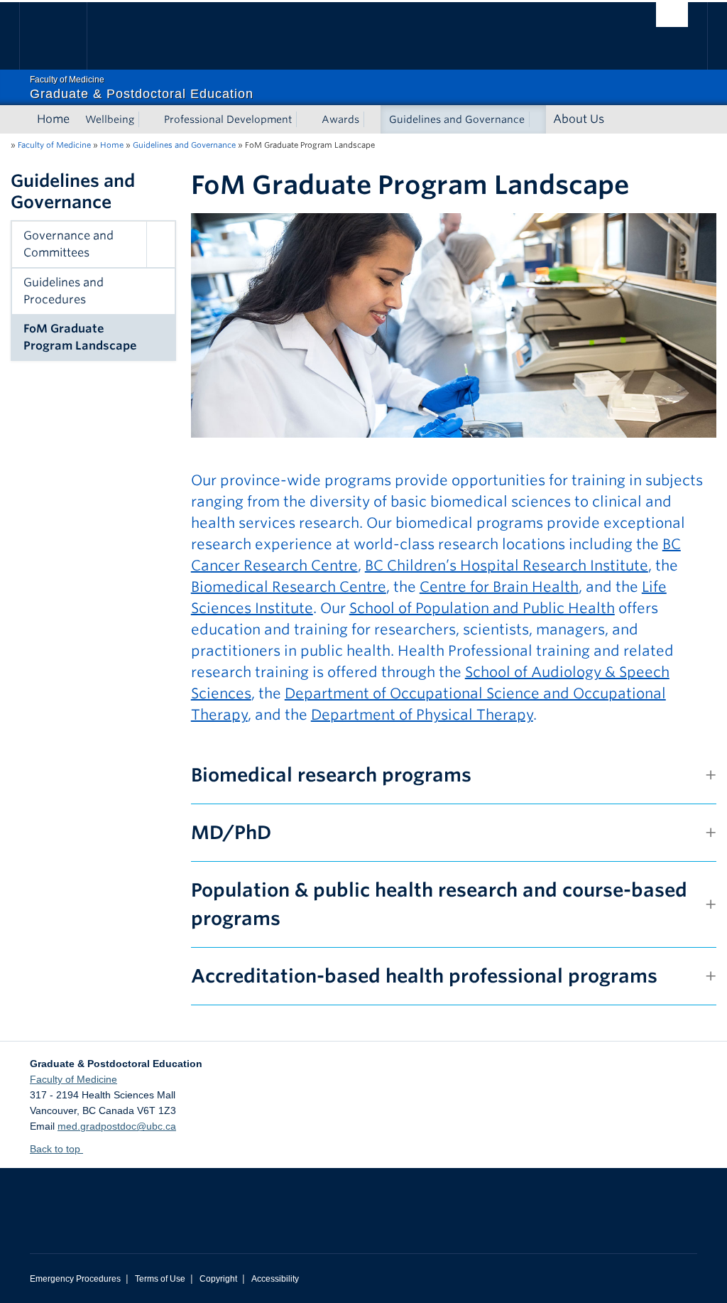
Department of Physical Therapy (422, 714)
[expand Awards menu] (372, 119)
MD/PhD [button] (231, 832)
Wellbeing (109, 119)
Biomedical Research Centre (288, 586)
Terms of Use (160, 1279)
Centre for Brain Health (499, 586)
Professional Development (228, 119)
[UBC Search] (672, 14)
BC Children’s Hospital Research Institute (506, 565)
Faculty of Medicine (54, 145)
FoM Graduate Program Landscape (80, 337)
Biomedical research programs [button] (331, 775)
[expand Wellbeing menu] (146, 119)
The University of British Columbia (63, 36)
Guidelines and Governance (457, 119)
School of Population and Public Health (482, 608)
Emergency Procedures (75, 1279)
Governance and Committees (68, 244)
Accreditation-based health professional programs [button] (424, 976)
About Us (578, 119)
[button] (160, 244)
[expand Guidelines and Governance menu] (537, 119)
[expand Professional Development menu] (304, 119)
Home (53, 119)
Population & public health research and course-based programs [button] (439, 904)
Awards (340, 119)
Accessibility (275, 1279)
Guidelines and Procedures (63, 291)
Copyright (218, 1279)
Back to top (56, 1149)
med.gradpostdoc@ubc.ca (117, 1126)
